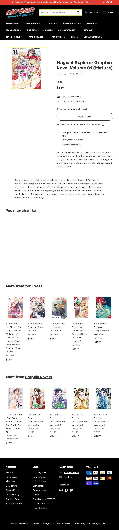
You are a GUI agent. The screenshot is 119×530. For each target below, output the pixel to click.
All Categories (39, 472)
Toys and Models (41, 504)
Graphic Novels (71, 23)
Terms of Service (14, 504)
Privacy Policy (12, 490)
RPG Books (47, 30)
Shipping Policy (13, 499)
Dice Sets (32, 30)
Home (59, 57)
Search (9, 472)
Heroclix (88, 30)
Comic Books (39, 486)
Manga (90, 23)
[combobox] (60, 12)
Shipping (61, 109)
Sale (73, 37)
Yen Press (62, 74)
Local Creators (92, 37)
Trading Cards (36, 37)
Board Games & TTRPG (44, 499)
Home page (11, 477)
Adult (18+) (57, 37)
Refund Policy (12, 495)
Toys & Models (13, 37)
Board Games (12, 30)
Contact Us (11, 486)
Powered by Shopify (96, 524)
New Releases (12, 23)
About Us (10, 481)
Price (59, 82)
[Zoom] (26, 68)
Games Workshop (67, 30)
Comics (51, 23)
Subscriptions (32, 23)
